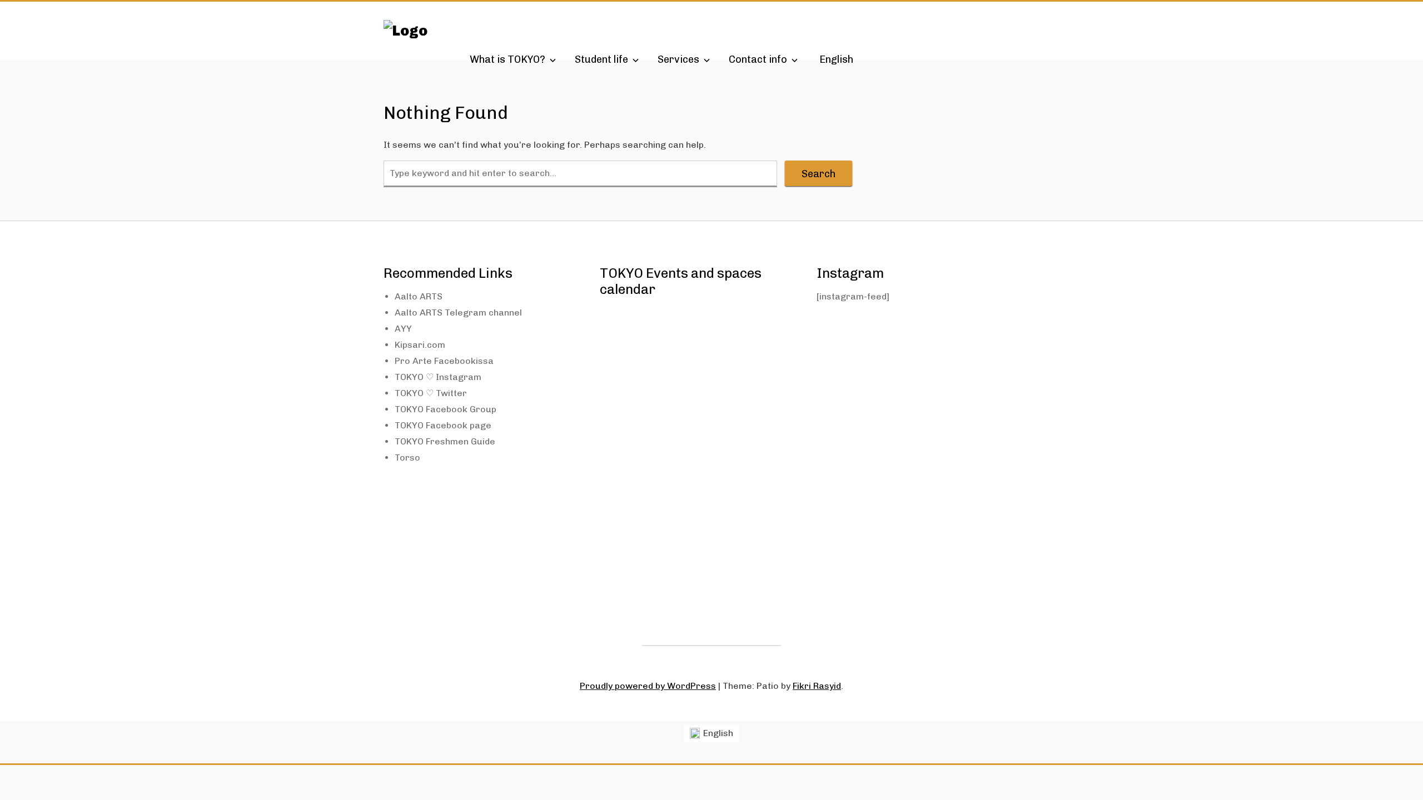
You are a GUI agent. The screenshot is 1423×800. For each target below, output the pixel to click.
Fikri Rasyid (817, 686)
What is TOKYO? (507, 59)
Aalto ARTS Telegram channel (458, 312)
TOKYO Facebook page (443, 425)
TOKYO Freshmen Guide (445, 441)
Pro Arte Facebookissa (444, 361)
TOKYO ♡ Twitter (431, 393)
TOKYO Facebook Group (445, 409)
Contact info (758, 59)
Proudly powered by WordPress (648, 686)
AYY (403, 328)
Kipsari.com (420, 344)
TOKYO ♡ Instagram (438, 377)
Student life (601, 59)
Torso (407, 457)
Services (678, 59)
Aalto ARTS (418, 296)
